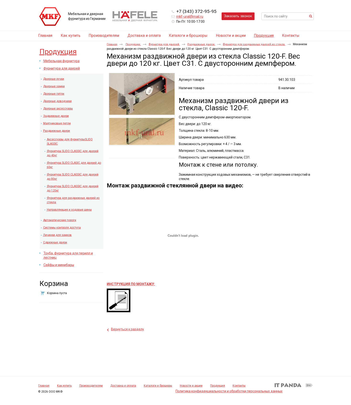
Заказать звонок (238, 16)
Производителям (91, 385)
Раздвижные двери (201, 44)
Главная (112, 44)
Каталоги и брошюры (158, 385)
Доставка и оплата (123, 385)
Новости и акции (191, 385)
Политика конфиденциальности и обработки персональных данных (229, 391)
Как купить (64, 385)
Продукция (264, 35)
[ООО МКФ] (50, 16)
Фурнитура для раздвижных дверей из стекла (254, 44)
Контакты (239, 385)
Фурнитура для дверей (164, 44)
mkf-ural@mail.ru (189, 16)
